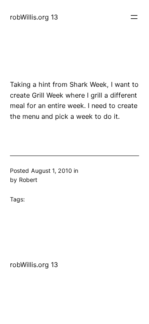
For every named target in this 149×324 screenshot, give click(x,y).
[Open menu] (134, 17)
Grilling (89, 170)
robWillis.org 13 (34, 17)
